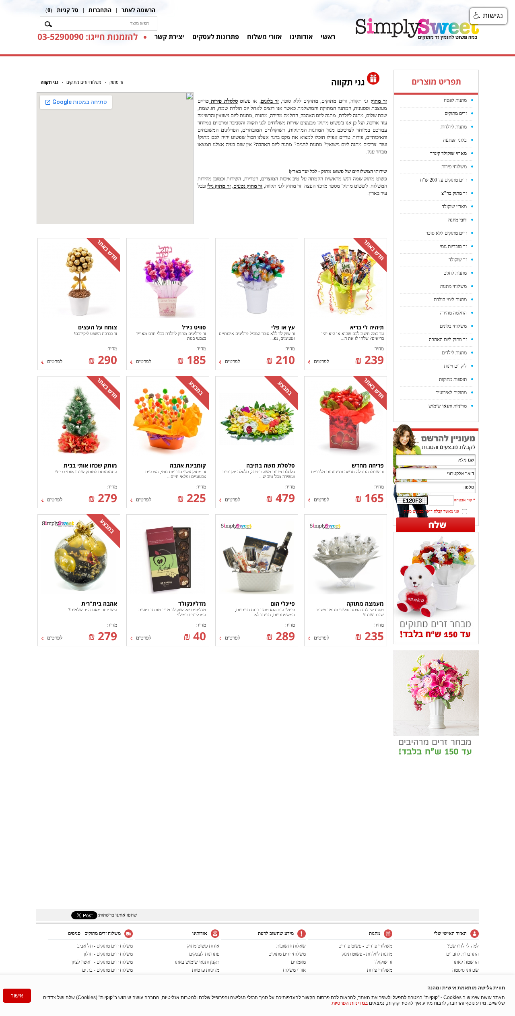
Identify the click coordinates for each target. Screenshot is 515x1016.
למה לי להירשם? (463, 946)
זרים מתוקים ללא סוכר (446, 233)
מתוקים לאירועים (451, 392)
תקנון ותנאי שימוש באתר (196, 962)
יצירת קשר (169, 36)
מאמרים (298, 962)
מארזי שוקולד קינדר (448, 153)
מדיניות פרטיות (205, 970)
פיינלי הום (282, 603)
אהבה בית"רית (99, 603)
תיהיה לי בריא (367, 327)
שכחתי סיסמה (465, 970)
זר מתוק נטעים (247, 186)
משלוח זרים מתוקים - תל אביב (105, 946)
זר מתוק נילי (219, 186)
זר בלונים (270, 101)
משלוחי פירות (454, 167)
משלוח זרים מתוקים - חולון (108, 954)
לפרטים (321, 361)
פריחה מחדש (368, 465)
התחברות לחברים (462, 954)
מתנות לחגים (455, 273)
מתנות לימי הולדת (450, 299)
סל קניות (67, 10)
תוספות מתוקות (453, 379)
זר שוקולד (458, 260)
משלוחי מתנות (453, 286)
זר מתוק (379, 101)
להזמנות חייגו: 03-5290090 (87, 36)
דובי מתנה (457, 220)
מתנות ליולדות (454, 127)
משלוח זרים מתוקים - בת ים (107, 970)
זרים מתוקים (456, 113)
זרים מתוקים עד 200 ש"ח (443, 180)
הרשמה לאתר (138, 10)
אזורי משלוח (264, 36)
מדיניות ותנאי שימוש (447, 406)
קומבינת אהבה (188, 465)
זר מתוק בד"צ (454, 193)
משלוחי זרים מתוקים (287, 954)
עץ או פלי (283, 327)
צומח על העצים (97, 327)
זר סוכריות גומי (453, 246)
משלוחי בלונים (453, 326)
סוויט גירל (194, 327)
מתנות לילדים (454, 353)
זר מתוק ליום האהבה (448, 339)
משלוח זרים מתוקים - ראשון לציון (102, 962)
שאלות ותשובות (291, 946)
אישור (17, 996)
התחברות (100, 10)
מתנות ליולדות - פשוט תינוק (367, 954)
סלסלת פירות (223, 101)
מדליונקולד (192, 603)
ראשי (328, 36)
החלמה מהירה (453, 313)
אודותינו (301, 36)
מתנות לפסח (455, 100)
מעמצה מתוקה (365, 603)
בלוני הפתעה (455, 140)
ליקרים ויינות (455, 366)
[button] (488, 16)
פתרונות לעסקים (215, 36)
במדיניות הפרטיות (350, 1003)
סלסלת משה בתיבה (270, 465)
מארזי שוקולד (454, 206)
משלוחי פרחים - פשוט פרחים (365, 946)
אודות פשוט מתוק (203, 946)
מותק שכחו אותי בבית (90, 465)
